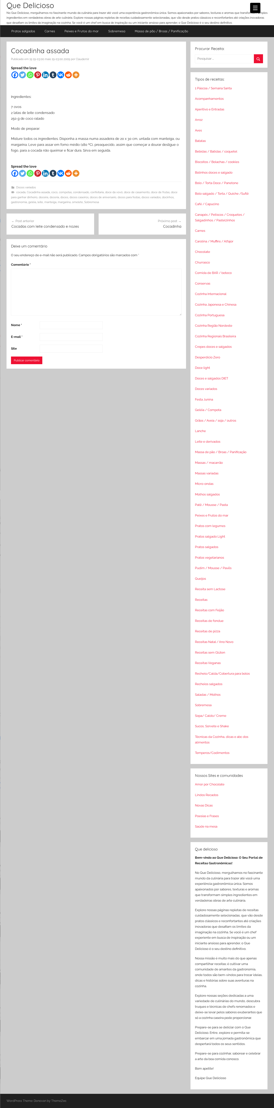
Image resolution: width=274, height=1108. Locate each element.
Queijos (200, 578)
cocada (21, 192)
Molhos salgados (207, 494)
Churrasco (202, 262)
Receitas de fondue (209, 621)
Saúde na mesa (206, 826)
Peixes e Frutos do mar (81, 31)
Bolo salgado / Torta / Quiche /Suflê (222, 193)
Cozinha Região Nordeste (213, 325)
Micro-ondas (204, 484)
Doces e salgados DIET (211, 378)
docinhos (168, 197)
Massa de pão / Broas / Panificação (161, 31)
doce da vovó (114, 192)
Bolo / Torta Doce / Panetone (216, 183)
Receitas (201, 600)
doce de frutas (160, 192)
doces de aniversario (103, 197)
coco (54, 192)
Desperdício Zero (207, 357)
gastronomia (19, 202)
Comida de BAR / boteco (213, 273)
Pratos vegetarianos (209, 557)
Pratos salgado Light (210, 536)
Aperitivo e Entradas (209, 109)
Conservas (202, 283)
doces (64, 197)
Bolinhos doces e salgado (213, 172)
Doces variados (26, 187)
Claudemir (82, 59)
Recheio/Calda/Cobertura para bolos (222, 673)
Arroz (199, 120)
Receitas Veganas (208, 663)
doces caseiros (79, 197)
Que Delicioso (30, 5)
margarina (64, 202)
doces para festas (129, 197)
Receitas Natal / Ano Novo (214, 642)
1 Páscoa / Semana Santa (213, 88)
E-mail (17, 337)
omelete (77, 202)
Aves (198, 130)
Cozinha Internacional (210, 294)
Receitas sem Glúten (210, 652)
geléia (32, 202)
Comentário (21, 264)
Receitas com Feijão (209, 610)
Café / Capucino (207, 204)
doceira (43, 197)
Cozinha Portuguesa (209, 315)
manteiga (50, 202)
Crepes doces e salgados (213, 347)
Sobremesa (116, 31)
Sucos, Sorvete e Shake (212, 726)
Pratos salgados (23, 31)
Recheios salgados (208, 684)
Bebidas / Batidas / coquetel (216, 151)
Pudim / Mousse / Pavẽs (213, 568)
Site (14, 348)
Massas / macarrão (209, 462)
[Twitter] (22, 74)
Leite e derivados (207, 441)
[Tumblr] (53, 74)
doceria (54, 197)
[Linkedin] (45, 74)
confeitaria (97, 192)
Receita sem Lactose (210, 589)
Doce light (202, 368)
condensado (81, 192)
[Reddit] (68, 74)
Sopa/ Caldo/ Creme (210, 716)
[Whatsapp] (30, 74)
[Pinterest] (37, 74)
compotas (65, 192)
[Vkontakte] (60, 74)
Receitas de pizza (207, 631)
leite (40, 202)
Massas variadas (206, 473)
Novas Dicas (204, 805)
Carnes (50, 31)
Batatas (200, 141)
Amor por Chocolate (209, 784)
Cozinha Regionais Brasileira (215, 336)
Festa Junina (204, 399)
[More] (76, 74)
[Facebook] (14, 74)
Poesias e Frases (207, 816)
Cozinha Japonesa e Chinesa (215, 304)
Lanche (200, 431)
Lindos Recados (206, 795)
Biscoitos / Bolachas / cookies (217, 162)
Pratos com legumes (210, 526)
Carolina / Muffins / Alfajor (214, 241)
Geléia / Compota (208, 410)
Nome (16, 325)
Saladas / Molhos (208, 694)
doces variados (151, 197)
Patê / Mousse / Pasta (211, 505)
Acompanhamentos (209, 99)
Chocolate (202, 252)
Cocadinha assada (38, 192)
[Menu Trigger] (255, 8)
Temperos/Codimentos (212, 753)
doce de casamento (137, 192)
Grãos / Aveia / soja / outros (215, 420)
